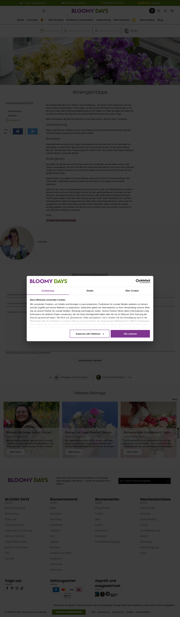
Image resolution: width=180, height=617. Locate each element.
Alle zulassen (130, 333)
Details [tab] (90, 290)
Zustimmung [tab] (48, 290)
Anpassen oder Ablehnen (88, 333)
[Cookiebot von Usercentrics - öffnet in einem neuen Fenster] (138, 281)
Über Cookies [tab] (132, 290)
